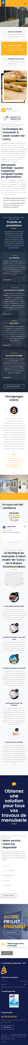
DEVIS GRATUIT (7, 1027)
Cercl (13, 1038)
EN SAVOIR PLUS (7, 280)
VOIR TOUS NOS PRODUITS (13, 386)
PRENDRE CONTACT (11, 932)
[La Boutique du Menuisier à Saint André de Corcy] (3, 3)
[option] (14, 426)
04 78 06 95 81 (9, 1016)
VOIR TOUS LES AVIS (13, 460)
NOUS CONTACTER (14, 20)
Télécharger (7, 953)
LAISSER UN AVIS (13, 466)
